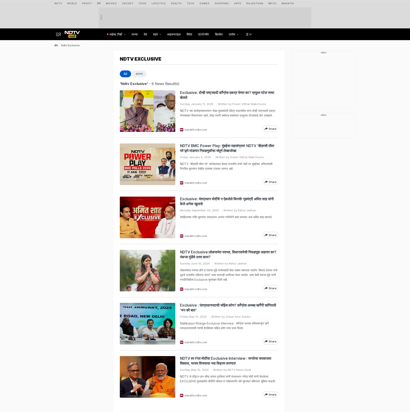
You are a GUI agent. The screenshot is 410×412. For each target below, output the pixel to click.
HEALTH (176, 3)
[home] (72, 33)
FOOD (142, 3)
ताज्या (135, 34)
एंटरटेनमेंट (203, 34)
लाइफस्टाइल (174, 34)
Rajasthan (254, 3)
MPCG (272, 3)
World (72, 3)
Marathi (288, 3)
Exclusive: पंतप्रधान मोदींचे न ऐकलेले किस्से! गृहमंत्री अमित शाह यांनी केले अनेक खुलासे (227, 201)
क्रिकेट (219, 34)
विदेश (189, 34)
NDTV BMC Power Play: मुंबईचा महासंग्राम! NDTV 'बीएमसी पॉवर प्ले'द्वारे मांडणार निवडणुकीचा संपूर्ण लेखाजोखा (227, 148)
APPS (237, 3)
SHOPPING (222, 3)
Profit (87, 3)
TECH (190, 3)
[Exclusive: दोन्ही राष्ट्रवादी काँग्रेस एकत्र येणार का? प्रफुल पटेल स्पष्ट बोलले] (147, 111)
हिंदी (99, 3)
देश (145, 34)
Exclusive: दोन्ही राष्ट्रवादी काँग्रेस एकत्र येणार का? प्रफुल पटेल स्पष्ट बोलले (227, 95)
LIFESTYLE (159, 3)
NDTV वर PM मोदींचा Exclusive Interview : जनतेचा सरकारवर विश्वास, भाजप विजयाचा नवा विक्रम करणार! (225, 360)
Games (204, 3)
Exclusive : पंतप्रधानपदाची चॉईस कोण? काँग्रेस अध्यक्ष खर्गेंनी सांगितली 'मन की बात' (228, 307)
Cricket (128, 3)
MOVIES (111, 3)
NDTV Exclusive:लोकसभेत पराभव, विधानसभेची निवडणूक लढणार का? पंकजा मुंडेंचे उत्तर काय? (228, 254)
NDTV (58, 3)
